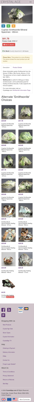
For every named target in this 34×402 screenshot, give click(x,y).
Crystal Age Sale (8, 329)
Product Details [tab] (17, 67)
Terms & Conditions (9, 372)
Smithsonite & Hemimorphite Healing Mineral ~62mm (8, 247)
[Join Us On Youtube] (9, 310)
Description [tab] (6, 67)
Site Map (5, 383)
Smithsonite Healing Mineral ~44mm (7, 271)
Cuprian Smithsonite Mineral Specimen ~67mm (7, 174)
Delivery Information (9, 352)
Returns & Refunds (8, 380)
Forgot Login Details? (9, 364)
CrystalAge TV (7, 341)
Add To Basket (9, 45)
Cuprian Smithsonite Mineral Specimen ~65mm (24, 125)
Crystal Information (8, 337)
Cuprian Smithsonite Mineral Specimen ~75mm (7, 198)
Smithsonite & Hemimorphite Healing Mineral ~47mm (8, 223)
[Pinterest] (3, 315)
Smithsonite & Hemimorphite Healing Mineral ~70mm (25, 247)
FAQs (4, 356)
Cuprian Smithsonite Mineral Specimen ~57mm (7, 125)
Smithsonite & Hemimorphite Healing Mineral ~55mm (25, 223)
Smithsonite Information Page (21, 90)
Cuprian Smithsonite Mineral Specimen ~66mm (24, 149)
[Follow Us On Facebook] (3, 310)
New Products (7, 325)
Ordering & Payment (9, 348)
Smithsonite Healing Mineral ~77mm (24, 271)
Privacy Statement (8, 376)
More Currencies (25, 399)
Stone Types (6, 333)
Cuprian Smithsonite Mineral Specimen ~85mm (24, 198)
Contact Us (6, 360)
